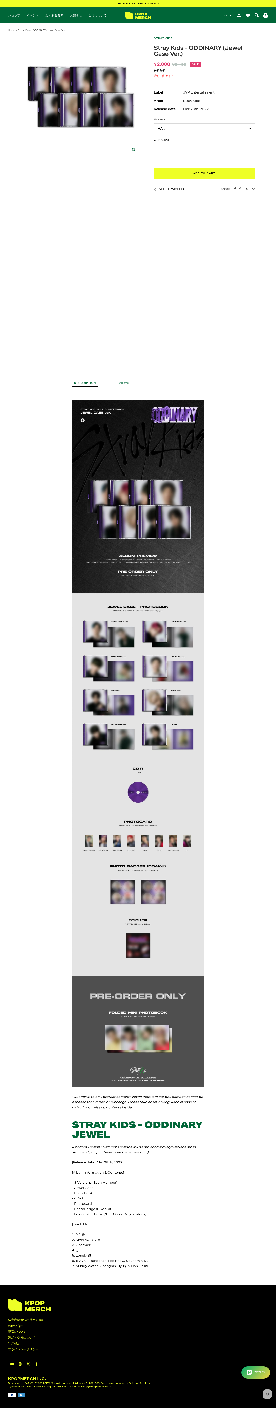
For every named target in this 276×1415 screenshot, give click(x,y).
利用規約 (14, 1343)
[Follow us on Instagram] (20, 1364)
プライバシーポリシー (23, 1349)
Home (11, 30)
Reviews (122, 383)
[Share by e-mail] (253, 189)
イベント (33, 15)
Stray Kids (163, 38)
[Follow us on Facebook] (36, 1364)
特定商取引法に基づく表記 (26, 1320)
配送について (17, 1332)
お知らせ (76, 15)
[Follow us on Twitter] (28, 1364)
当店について (97, 15)
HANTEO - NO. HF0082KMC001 (138, 3)
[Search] (257, 15)
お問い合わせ (17, 1326)
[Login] (239, 15)
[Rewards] (255, 1372)
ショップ (14, 15)
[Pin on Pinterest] (240, 188)
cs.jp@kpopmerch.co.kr (96, 1386)
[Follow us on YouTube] (12, 1364)
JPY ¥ (223, 15)
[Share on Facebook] (235, 188)
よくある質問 (54, 15)
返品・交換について (21, 1338)
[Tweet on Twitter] (247, 188)
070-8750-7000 (66, 1386)
